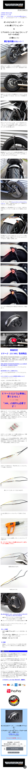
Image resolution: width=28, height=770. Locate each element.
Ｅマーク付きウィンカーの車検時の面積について (13, 376)
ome (2, 16)
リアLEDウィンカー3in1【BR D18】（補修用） (14, 679)
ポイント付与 (8, 14)
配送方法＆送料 (9, 12)
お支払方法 (3, 14)
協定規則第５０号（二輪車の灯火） (9, 370)
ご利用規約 (3, 12)
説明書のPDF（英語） (14, 734)
